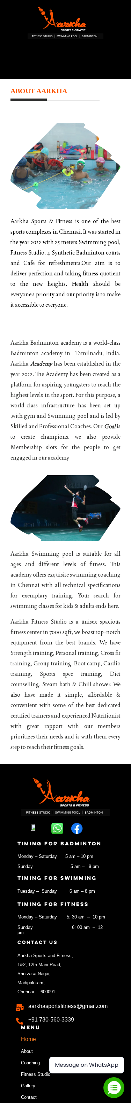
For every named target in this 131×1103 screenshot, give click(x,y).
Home (28, 1039)
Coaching (30, 1062)
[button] (65, 57)
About (27, 1051)
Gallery (28, 1085)
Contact (29, 1097)
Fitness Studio (35, 1074)
